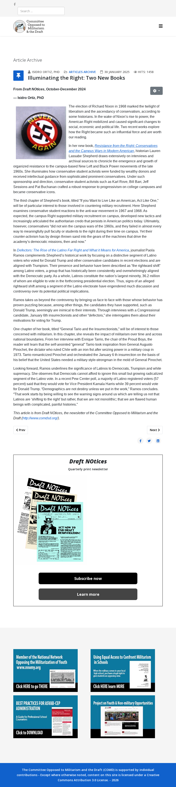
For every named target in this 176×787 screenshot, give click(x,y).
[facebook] (15, 4)
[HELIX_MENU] (161, 26)
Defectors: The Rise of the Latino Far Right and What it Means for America (73, 250)
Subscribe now (88, 578)
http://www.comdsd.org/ (40, 418)
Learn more (88, 594)
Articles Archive (82, 72)
